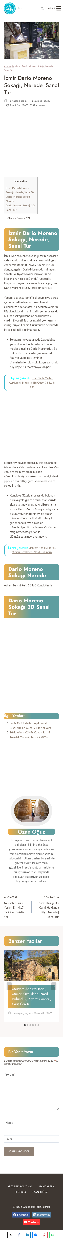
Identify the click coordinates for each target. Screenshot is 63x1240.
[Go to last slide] (9, 986)
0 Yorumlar (39, 105)
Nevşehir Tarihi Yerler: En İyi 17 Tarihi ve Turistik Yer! (14, 907)
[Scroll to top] (54, 1232)
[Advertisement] (31, 144)
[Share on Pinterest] (44, 1235)
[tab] (25, 1025)
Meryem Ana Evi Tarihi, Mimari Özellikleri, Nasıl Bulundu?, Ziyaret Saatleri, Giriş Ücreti (31, 996)
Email (9, 1139)
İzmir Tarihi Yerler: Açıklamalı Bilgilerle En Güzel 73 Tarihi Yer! (32, 382)
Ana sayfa (9, 66)
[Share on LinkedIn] (27, 1235)
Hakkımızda (47, 1186)
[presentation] (31, 965)
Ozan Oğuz (39, 1192)
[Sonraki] (53, 986)
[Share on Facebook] (19, 1235)
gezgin (23, 101)
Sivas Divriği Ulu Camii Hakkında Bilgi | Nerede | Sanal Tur (49, 907)
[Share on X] (10, 1235)
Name (9, 1122)
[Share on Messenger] (35, 1235)
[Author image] (5, 101)
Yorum (10, 1074)
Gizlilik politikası (20, 1186)
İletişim (20, 1192)
